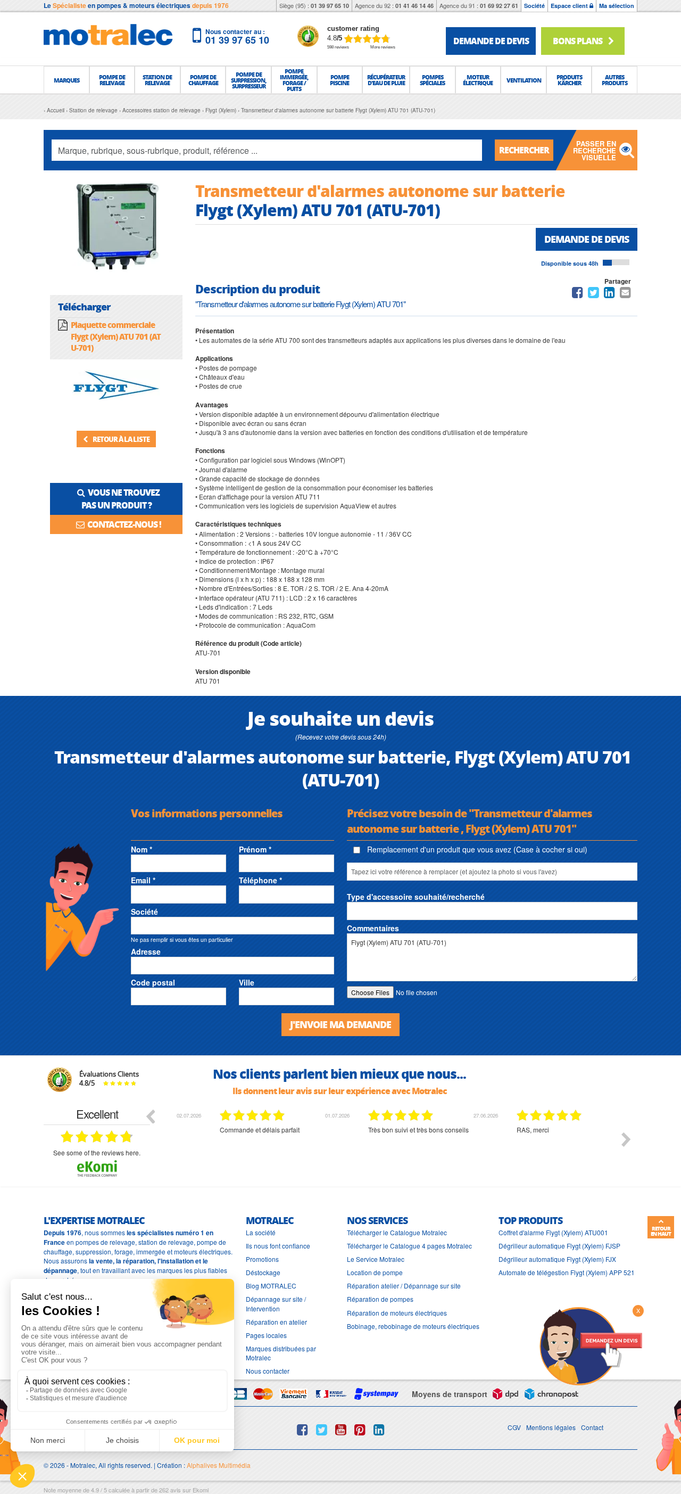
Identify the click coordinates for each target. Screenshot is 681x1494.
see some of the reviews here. (96, 1152)
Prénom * (255, 849)
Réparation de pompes (380, 1298)
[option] (245, 1147)
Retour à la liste (121, 439)
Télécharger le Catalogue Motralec (397, 1232)
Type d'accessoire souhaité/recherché (416, 896)
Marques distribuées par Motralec (281, 1353)
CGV (514, 1427)
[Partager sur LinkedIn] (610, 294)
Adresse (146, 951)
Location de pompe (375, 1272)
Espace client (570, 6)
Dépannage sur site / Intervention (276, 1303)
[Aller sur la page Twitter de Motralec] (321, 1429)
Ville (246, 982)
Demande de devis (586, 239)
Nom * (141, 849)
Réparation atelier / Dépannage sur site (404, 1285)
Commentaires (373, 928)
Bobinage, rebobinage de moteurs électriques (413, 1326)
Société (534, 6)
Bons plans (578, 41)
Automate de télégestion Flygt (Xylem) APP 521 (567, 1272)
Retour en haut (661, 1231)
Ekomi (201, 1489)
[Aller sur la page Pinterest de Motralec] (360, 1429)
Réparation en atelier (276, 1321)
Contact (592, 1427)
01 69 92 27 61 (499, 6)
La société (261, 1232)
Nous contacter (267, 1370)
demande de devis (491, 41)
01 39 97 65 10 (330, 6)
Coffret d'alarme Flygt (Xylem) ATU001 (553, 1232)
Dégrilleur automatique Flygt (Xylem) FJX (557, 1258)
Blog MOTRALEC (271, 1285)
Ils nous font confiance (278, 1245)
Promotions (262, 1258)
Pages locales (266, 1335)
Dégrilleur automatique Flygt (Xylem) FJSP (559, 1245)
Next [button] (626, 1139)
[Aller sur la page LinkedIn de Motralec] (379, 1429)
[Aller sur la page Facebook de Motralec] (302, 1429)
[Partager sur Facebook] (577, 294)
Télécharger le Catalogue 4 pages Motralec (409, 1245)
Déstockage (263, 1272)
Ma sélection (616, 6)
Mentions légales (551, 1427)
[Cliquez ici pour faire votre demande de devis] (590, 1345)
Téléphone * (260, 880)
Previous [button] (150, 1116)
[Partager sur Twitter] (593, 294)
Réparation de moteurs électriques (397, 1312)
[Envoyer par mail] (625, 294)
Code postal (153, 982)
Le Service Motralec (375, 1258)
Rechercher (524, 150)
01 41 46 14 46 (414, 6)
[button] (66, 80)
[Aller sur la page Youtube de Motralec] (341, 1429)
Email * (143, 880)
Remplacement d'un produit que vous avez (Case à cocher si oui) (476, 849)
